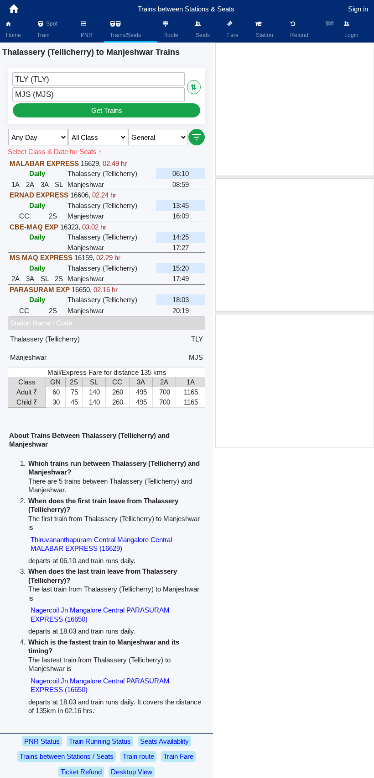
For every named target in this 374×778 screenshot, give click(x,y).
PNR (86, 35)
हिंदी (330, 24)
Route (170, 35)
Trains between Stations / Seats (67, 756)
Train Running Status (100, 741)
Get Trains (106, 110)
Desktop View (131, 772)
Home (13, 35)
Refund (298, 35)
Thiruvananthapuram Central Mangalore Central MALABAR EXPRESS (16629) (101, 544)
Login (350, 35)
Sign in (358, 9)
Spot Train (47, 29)
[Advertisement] (294, 109)
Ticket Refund (81, 772)
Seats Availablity (164, 741)
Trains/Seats (125, 35)
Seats (202, 35)
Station (264, 35)
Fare (232, 35)
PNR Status (42, 741)
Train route (138, 756)
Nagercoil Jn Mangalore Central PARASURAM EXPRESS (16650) (100, 614)
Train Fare (178, 756)
